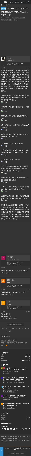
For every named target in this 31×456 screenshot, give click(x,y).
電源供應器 (6, 373)
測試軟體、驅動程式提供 (9, 392)
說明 (26, 343)
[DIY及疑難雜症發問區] (9, 409)
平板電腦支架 (4, 20)
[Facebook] (1, 444)
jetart (18, 17)
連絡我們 (3, 343)
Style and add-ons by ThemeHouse (10, 438)
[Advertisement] (15, 38)
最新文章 (5, 365)
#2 (29, 268)
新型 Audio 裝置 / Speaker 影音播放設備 (13, 382)
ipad (15, 17)
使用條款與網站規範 (12, 343)
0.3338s (23, 440)
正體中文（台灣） (12, 340)
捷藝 (10, 20)
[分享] (27, 68)
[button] (2, 2)
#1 (29, 68)
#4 (29, 311)
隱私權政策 (20, 343)
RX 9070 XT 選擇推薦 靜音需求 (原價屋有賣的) (15, 396)
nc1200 (23, 17)
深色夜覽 (3, 340)
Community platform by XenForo (15, 436)
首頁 (2, 345)
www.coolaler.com (16, 264)
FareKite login (26, 360)
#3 (29, 290)
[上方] (4, 345)
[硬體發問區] (6, 399)
